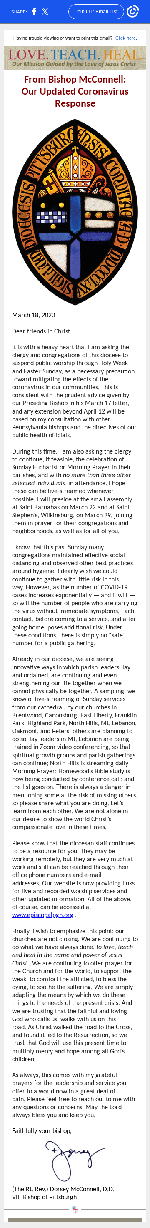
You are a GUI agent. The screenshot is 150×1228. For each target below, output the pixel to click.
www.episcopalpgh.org (42, 915)
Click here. (126, 37)
